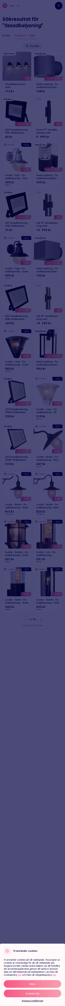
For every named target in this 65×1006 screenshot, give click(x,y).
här (19, 974)
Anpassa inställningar (32, 1000)
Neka (32, 984)
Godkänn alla (32, 993)
